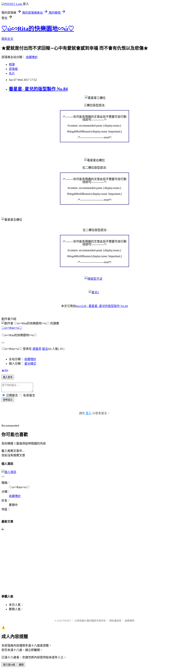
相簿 (12, 64)
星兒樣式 (30, 363)
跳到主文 (7, 38)
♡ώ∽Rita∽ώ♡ (11, 327)
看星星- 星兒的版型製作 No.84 (38, 89)
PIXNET (67, 620)
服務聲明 (129, 620)
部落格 (13, 68)
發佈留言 (8, 399)
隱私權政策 (115, 620)
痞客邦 (36, 348)
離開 (21, 664)
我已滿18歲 (9, 664)
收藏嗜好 (32, 57)
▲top (4, 370)
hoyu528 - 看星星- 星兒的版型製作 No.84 (102, 306)
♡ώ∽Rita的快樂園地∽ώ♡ (37, 28)
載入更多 (8, 377)
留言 (45, 348)
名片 (12, 73)
